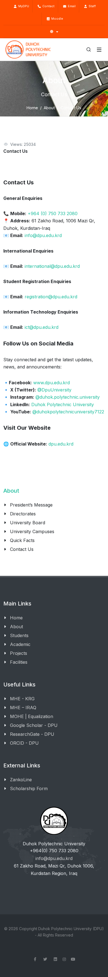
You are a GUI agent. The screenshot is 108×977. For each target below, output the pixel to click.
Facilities (18, 662)
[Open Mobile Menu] (99, 49)
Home (32, 107)
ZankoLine (21, 779)
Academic (20, 644)
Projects (18, 653)
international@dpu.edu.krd (52, 266)
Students (19, 635)
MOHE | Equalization (31, 716)
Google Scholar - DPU (34, 725)
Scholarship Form (29, 788)
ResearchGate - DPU (32, 734)
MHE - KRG (22, 698)
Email (71, 6)
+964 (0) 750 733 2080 (53, 213)
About (49, 107)
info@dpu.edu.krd (43, 235)
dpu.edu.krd (60, 444)
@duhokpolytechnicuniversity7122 (68, 411)
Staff (91, 6)
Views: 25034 (23, 144)
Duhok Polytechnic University (62, 404)
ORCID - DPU (24, 743)
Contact (48, 6)
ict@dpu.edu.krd (41, 327)
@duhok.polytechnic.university (67, 397)
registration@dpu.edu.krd (51, 296)
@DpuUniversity (54, 390)
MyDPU (23, 6)
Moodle (56, 19)
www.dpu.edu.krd (51, 382)
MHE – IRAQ (23, 707)
